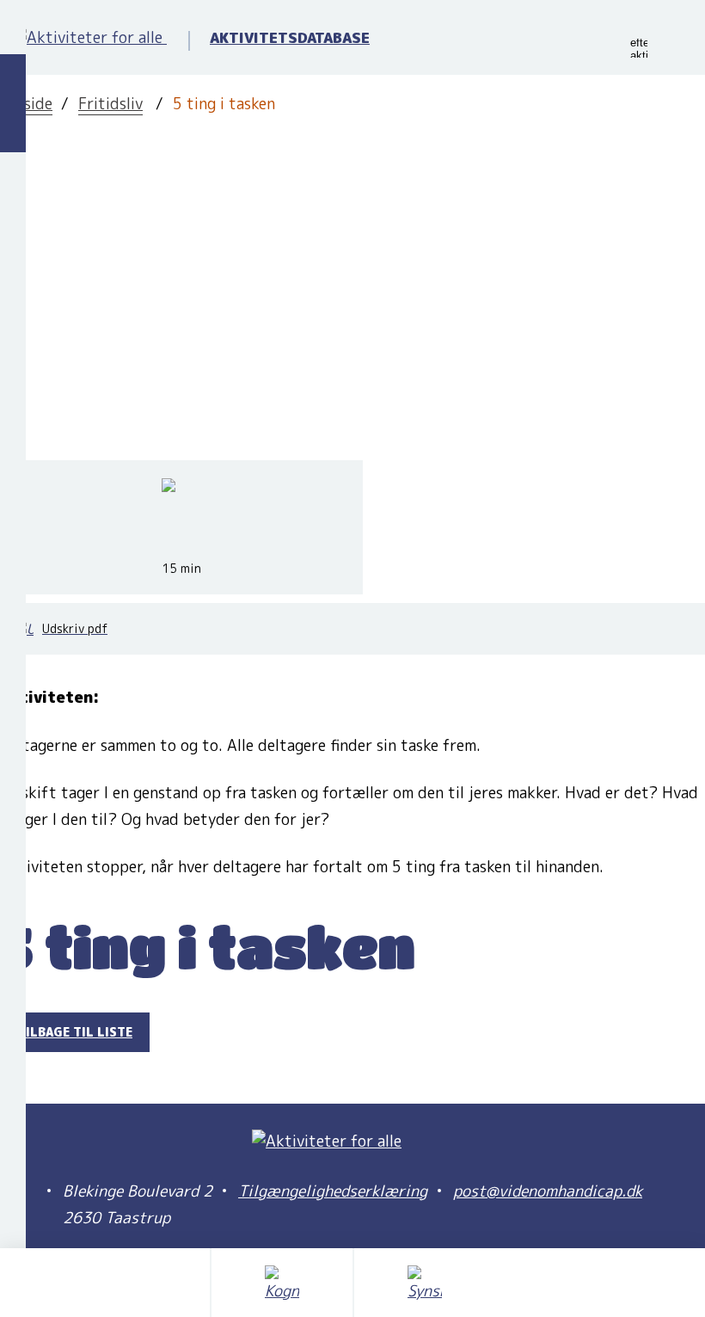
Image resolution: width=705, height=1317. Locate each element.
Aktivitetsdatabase (290, 37)
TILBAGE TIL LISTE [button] (74, 1032)
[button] (638, 48)
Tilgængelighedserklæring (332, 1191)
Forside (26, 103)
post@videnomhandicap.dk (547, 1191)
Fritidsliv (110, 103)
